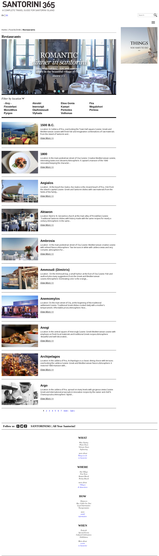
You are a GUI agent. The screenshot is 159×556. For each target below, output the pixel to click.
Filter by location (11, 98)
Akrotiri (36, 103)
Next (121, 66)
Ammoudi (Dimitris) (55, 269)
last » (72, 410)
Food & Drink (15, 29)
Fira (91, 103)
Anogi (44, 327)
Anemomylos (50, 298)
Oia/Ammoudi (40, 110)
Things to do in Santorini (82, 456)
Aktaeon (46, 212)
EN (3, 15)
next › (66, 410)
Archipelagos (50, 356)
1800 (43, 154)
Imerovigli (38, 106)
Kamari (65, 106)
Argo (44, 385)
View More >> (47, 138)
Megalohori (96, 106)
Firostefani (10, 106)
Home (4, 29)
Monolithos (10, 110)
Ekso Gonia (68, 103)
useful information (82, 515)
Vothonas (66, 113)
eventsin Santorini (82, 544)
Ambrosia (47, 240)
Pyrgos (8, 113)
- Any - (7, 103)
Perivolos (66, 110)
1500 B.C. (47, 125)
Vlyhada (37, 113)
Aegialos (46, 183)
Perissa (93, 110)
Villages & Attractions (82, 486)
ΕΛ (7, 15)
